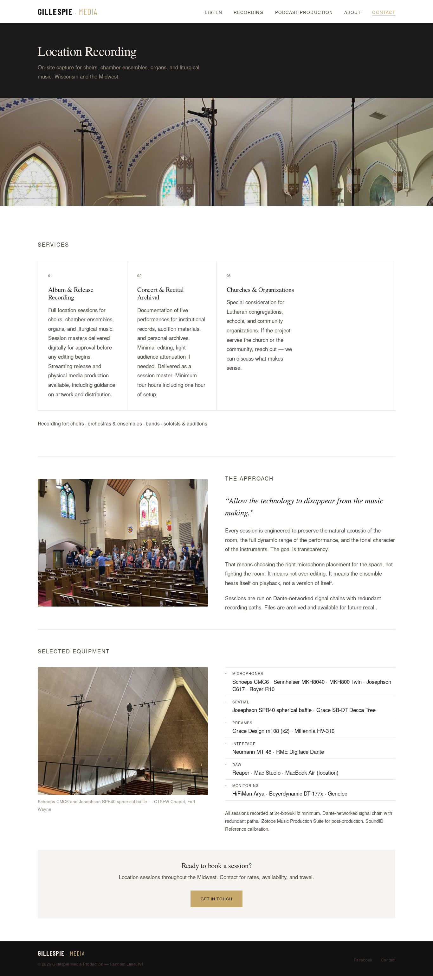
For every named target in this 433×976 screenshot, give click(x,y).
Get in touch (217, 899)
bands (153, 423)
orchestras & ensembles (115, 423)
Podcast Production (304, 12)
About (352, 12)
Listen (213, 12)
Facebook (363, 960)
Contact (383, 12)
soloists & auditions (185, 423)
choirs (77, 423)
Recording (249, 12)
